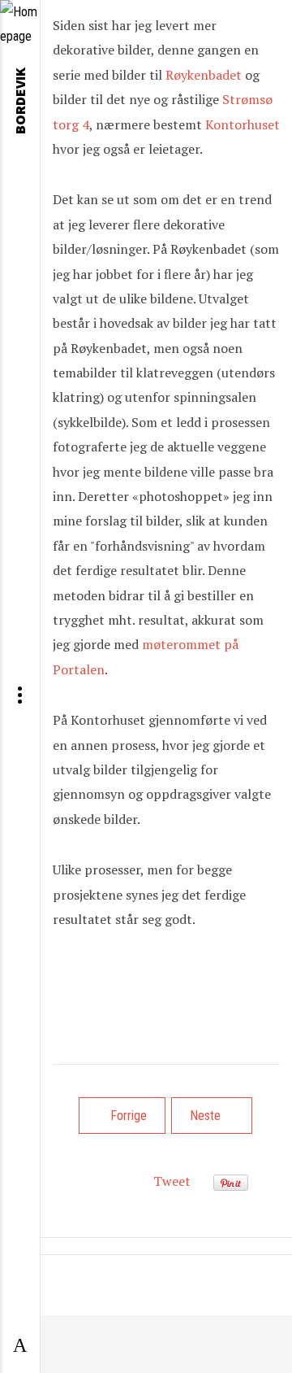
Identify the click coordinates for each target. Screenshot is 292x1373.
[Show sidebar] (20, 1346)
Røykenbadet (205, 75)
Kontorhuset (242, 124)
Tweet (172, 1181)
